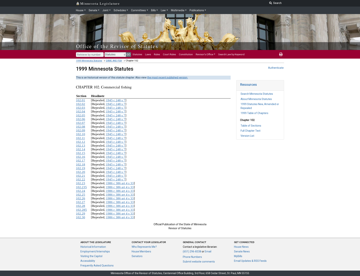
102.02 (80, 104)
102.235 (81, 187)
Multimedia (177, 10)
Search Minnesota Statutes (257, 93)
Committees (138, 10)
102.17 (80, 160)
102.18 (80, 164)
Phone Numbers (192, 256)
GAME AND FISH (114, 60)
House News (241, 246)
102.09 (80, 130)
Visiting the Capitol (91, 256)
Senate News (242, 251)
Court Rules (169, 54)
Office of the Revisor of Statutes (117, 46)
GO (128, 54)
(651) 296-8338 (192, 251)
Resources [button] (248, 85)
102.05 (80, 115)
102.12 (80, 142)
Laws (148, 54)
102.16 (80, 157)
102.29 (80, 213)
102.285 (81, 210)
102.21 (80, 176)
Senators (137, 256)
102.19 (80, 168)
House (79, 10)
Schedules (120, 10)
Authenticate (276, 67)
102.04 (80, 111)
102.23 (80, 183)
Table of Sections (251, 125)
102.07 (80, 123)
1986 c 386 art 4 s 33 (120, 183)
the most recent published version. (167, 77)
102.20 (80, 172)
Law (163, 10)
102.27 (80, 202)
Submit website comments (199, 261)
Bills (153, 10)
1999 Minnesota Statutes (89, 60)
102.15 (80, 153)
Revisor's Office (204, 54)
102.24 (80, 191)
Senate (93, 10)
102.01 (80, 100)
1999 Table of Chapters (254, 113)
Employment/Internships (95, 251)
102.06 (80, 119)
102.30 (80, 217)
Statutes (137, 54)
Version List (247, 135)
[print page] (281, 54)
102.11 (80, 138)
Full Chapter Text (250, 130)
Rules (157, 54)
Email (208, 251)
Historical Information (93, 246)
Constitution (186, 54)
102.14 (80, 149)
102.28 (80, 206)
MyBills (238, 256)
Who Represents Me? (144, 246)
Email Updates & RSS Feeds (250, 260)
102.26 (80, 198)
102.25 (80, 194)
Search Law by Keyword (231, 54)
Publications (197, 10)
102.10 (80, 134)
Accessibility (87, 260)
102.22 (80, 179)
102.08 (80, 126)
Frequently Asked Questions (97, 265)
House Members (141, 251)
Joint (105, 10)
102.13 (80, 145)
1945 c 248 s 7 (115, 100)
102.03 (80, 108)
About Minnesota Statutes (256, 99)
